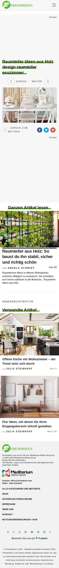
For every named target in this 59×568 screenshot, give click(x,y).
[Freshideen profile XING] (50, 532)
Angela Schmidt (21, 268)
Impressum (8, 504)
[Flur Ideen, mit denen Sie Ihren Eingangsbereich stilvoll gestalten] (29, 397)
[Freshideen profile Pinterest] (26, 532)
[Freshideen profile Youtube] (32, 532)
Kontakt (7, 514)
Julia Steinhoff (19, 368)
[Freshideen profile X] (38, 532)
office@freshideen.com (21, 481)
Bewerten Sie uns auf (23, 538)
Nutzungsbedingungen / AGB (19, 519)
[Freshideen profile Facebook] (8, 532)
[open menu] (54, 5)
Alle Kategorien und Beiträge (21, 489)
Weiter (38, 81)
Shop (5, 494)
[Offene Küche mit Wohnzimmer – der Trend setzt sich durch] (29, 334)
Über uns (7, 509)
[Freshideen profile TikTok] (19, 532)
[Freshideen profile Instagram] (14, 532)
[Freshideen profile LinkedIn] (44, 532)
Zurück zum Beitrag (18, 130)
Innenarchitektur (17, 301)
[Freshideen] (17, 5)
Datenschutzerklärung (17, 499)
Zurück (21, 81)
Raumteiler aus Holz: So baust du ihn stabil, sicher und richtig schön (27, 257)
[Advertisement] (29, 37)
